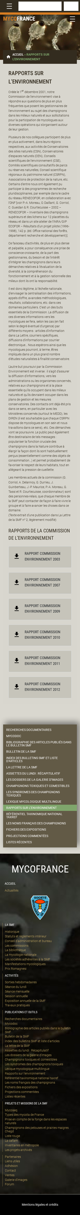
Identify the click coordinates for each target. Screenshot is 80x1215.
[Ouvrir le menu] (9, 6)
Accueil (18, 54)
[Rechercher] (71, 6)
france (26, 19)
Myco (10, 19)
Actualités (11, 890)
